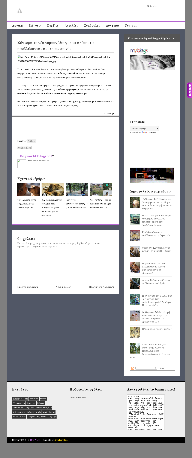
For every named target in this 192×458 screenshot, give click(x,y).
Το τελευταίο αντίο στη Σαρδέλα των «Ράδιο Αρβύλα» (26, 203)
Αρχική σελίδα (63, 286)
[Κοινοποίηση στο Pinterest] (30, 147)
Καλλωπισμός (19, 412)
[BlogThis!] (21, 147)
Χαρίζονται (42, 416)
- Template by (54, 439)
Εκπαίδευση (18, 407)
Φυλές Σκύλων (19, 416)
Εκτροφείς (29, 407)
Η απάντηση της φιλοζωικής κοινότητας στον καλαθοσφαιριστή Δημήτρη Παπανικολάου (157, 300)
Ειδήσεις (20, 398)
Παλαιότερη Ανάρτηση (101, 286)
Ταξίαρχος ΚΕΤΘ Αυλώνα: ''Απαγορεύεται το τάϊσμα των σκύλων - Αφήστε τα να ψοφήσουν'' (157, 203)
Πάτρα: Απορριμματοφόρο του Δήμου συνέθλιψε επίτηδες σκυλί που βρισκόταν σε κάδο (156, 220)
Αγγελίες (71, 25)
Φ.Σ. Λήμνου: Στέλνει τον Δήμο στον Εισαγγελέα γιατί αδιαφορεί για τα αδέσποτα (52, 207)
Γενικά (43, 398)
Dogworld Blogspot (36, 156)
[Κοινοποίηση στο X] (24, 147)
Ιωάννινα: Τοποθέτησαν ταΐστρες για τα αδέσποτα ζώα (76, 203)
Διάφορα (112, 25)
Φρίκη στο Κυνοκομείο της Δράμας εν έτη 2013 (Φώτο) (156, 249)
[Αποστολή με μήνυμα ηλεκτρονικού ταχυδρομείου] (18, 147)
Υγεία (38, 412)
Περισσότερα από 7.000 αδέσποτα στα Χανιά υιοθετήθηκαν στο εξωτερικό (154, 268)
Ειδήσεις (35, 25)
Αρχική (17, 25)
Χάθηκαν (31, 416)
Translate (151, 132)
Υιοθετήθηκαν (49, 412)
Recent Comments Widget (78, 397)
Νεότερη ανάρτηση (27, 286)
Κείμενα (30, 412)
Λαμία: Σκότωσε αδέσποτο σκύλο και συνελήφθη (156, 281)
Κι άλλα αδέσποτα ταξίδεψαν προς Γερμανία (156, 233)
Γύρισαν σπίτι (19, 403)
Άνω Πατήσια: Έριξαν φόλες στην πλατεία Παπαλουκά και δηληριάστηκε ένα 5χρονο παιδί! (150, 351)
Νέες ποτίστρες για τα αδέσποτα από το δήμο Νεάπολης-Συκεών (100, 203)
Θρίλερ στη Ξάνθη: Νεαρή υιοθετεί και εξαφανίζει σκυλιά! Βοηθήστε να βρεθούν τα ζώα (156, 317)
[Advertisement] (65, 127)
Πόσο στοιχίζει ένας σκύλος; (157, 328)
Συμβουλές (92, 25)
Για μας (131, 25)
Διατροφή (31, 403)
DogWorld (35, 439)
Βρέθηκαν (34, 398)
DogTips (53, 25)
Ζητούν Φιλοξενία (44, 407)
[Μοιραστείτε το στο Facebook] (27, 147)
